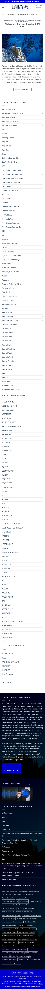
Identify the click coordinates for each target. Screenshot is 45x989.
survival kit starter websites (28, 946)
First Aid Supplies (8, 211)
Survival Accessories (9, 325)
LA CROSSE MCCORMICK (12, 524)
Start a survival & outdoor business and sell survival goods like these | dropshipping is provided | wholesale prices (22, 866)
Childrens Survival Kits (10, 158)
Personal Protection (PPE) (11, 284)
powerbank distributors (9, 939)
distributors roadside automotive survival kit (15, 905)
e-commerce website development (12, 922)
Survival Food (7, 337)
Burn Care (5, 150)
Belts (3, 130)
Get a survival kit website (28, 929)
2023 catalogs (6, 894)
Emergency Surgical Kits (11, 182)
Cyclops (5, 463)
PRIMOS (5, 585)
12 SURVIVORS (8, 402)
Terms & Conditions (9, 879)
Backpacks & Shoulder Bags (12, 113)
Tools (4, 373)
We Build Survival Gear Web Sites (12, 953)
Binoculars (29, 894)
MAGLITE (5, 536)
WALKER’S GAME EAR (11, 662)
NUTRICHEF (7, 568)
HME (3, 503)
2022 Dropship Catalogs (9, 891)
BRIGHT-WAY (7, 430)
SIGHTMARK (7, 613)
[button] (3, 6)
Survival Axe (6, 329)
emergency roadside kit (26, 925)
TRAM (4, 650)
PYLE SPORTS (7, 597)
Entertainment (7, 186)
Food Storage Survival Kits (11, 227)
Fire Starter (6, 199)
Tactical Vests (7, 369)
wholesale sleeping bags (9, 959)
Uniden (4, 658)
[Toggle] (42, 113)
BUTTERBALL (7, 451)
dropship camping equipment (26, 908)
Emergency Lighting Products (12, 178)
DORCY (5, 467)
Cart (3, 821)
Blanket (4, 134)
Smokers (5, 308)
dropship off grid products (24, 911)
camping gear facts (22, 898)
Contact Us (6, 829)
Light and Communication (11, 255)
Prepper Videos (7, 851)
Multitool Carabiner (9, 268)
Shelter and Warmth (9, 304)
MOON (4, 560)
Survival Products (8, 349)
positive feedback (28, 935)
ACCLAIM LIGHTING (9, 406)
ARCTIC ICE (6, 414)
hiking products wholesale (27, 932)
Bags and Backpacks (9, 117)
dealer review (24, 901)
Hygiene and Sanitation (10, 243)
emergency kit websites (9, 925)
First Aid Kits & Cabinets (11, 207)
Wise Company (7, 674)
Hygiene (5, 239)
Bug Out (5, 142)
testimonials (6, 949)
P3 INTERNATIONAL (10, 577)
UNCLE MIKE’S (8, 654)
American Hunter (8, 410)
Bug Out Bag (6, 146)
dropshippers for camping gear (11, 915)
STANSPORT (7, 625)
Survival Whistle (8, 357)
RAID (4, 601)
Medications (6, 264)
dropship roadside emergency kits (27, 918)
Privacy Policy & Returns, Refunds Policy (17, 855)
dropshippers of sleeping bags (31, 915)
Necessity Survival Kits (10, 272)
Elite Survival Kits (30, 922)
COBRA (5, 459)
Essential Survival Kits (10, 190)
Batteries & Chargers (9, 125)
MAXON (5, 548)
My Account (6, 847)
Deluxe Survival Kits (36, 901)
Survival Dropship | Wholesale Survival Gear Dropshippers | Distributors (18, 874)
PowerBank (6, 292)
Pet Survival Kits (8, 288)
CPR (3, 166)
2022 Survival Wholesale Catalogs (29, 891)
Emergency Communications (12, 174)
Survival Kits (24, 21)
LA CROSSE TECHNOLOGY (12, 528)
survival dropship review (26, 942)
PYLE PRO (6, 593)
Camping (5, 154)
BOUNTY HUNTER (9, 422)
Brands (4, 817)
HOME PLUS (7, 508)
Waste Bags (6, 381)
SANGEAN (6, 605)
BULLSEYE (6, 442)
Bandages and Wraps (10, 121)
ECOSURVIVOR (8, 471)
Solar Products (7, 312)
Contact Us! (11, 770)
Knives (4, 247)
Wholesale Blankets (31, 953)
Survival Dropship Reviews (10, 946)
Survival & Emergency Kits (11, 320)
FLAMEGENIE (7, 487)
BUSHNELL (6, 447)
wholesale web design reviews (11, 963)
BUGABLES (6, 438)
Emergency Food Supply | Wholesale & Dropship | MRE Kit (22, 835)
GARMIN (5, 491)
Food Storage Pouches (10, 223)
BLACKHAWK (7, 418)
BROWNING (6, 434)
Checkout (5, 825)
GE (3, 495)
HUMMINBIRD (7, 516)
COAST (4, 455)
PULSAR (5, 589)
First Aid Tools (7, 215)
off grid (19, 935)
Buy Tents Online (28, 20)
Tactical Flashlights (9, 361)
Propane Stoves (8, 300)
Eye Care (5, 195)
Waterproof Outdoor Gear (11, 390)
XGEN (4, 678)
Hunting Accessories (8, 935)
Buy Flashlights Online (12, 20)
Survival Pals (6, 345)
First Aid (5, 203)
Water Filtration (7, 385)
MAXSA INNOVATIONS (10, 552)
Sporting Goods (7, 316)
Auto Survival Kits (8, 109)
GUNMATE (6, 499)
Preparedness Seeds (9, 296)
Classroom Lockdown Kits (10, 901)
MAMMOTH (6, 540)
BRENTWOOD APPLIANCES (13, 426)
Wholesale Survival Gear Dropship (29, 959)
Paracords (5, 280)
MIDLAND (5, 556)
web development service (19, 949)
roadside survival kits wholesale (27, 939)
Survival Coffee (7, 333)
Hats (3, 235)
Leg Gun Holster (8, 251)
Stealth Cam (6, 629)
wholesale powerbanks (24, 956)
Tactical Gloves (7, 365)
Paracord (5, 276)
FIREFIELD (6, 479)
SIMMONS (6, 617)
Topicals (5, 377)
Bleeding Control (8, 138)
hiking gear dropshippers (9, 932)
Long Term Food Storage (11, 260)
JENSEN (5, 520)
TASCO (4, 642)
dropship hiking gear (8, 911)
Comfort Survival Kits (9, 162)
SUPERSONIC (7, 633)
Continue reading (22, 90)
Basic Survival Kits (18, 894)
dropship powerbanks (8, 918)
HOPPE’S (5, 512)
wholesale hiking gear (8, 956)
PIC (3, 581)
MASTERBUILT (7, 544)
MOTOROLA (6, 564)
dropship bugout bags (8, 908)
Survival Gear (7, 638)
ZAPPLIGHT (6, 682)
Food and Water (7, 219)
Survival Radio (7, 353)
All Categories (7, 813)
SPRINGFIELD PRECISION (12, 621)
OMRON (5, 572)
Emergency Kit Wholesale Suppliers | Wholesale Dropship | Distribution (20, 841)
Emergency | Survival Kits (11, 170)
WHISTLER (6, 670)
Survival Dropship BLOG (9, 942)
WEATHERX (6, 666)
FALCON (5, 475)
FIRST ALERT (7, 483)
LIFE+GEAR (6, 532)
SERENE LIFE (7, 609)
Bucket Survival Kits (8, 898)
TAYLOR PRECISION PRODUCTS (15, 646)
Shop (4, 859)
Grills (3, 231)
